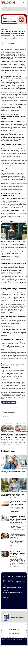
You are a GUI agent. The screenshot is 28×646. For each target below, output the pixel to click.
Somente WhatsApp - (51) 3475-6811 (14, 582)
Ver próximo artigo (20, 423)
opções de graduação (20, 154)
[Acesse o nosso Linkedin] (17, 600)
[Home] (3, 9)
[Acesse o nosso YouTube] (4, 605)
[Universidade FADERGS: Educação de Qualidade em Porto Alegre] (8, 2)
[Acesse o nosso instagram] (10, 600)
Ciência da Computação (10, 48)
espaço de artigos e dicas (14, 282)
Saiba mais (5, 643)
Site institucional (14, 626)
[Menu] (24, 2)
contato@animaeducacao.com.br (12, 587)
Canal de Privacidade (14, 633)
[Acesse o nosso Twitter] (23, 600)
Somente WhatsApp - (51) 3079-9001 (14, 577)
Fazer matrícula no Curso (8, 402)
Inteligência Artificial (7, 81)
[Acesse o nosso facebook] (4, 600)
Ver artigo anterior (8, 423)
